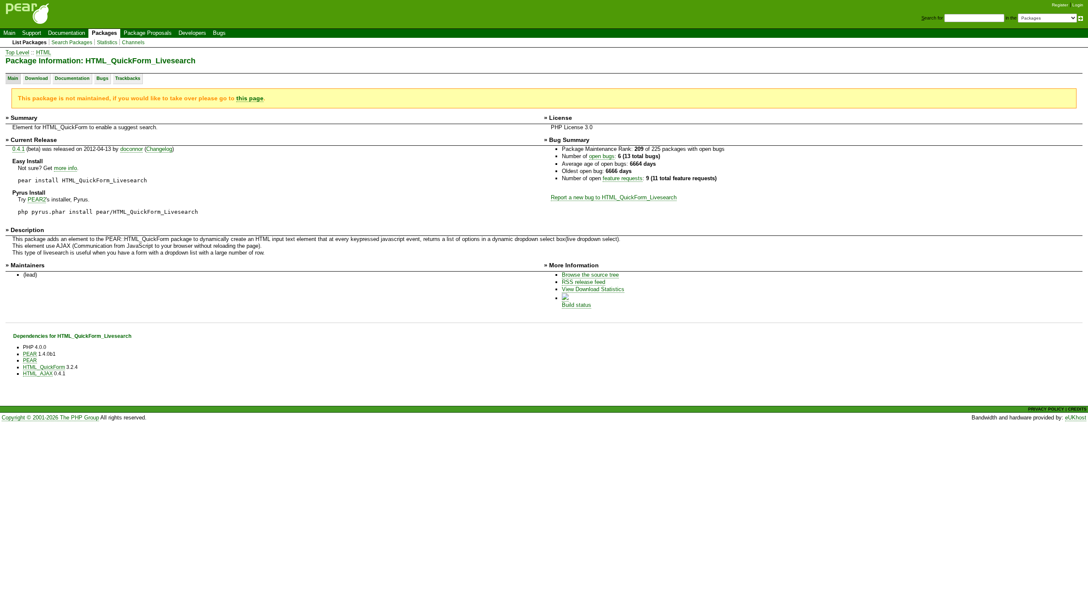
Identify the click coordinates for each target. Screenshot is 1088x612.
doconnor (131, 149)
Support (31, 33)
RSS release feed (583, 282)
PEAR (30, 354)
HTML (43, 52)
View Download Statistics (593, 289)
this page (250, 98)
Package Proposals (148, 33)
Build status (576, 305)
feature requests (623, 178)
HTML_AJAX (38, 373)
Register (1060, 5)
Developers (192, 33)
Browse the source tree (590, 275)
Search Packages (71, 42)
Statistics (107, 42)
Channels (133, 42)
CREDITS (1077, 409)
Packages (104, 33)
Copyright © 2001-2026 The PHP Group (50, 417)
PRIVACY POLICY (1046, 409)
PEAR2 (37, 199)
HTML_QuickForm (44, 367)
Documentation (66, 33)
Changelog (159, 149)
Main (9, 33)
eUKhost (1075, 417)
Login (1077, 5)
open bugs (602, 156)
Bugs (219, 33)
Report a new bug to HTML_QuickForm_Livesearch (614, 197)
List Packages (29, 42)
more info (65, 168)
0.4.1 (18, 149)
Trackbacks (127, 78)
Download (36, 78)
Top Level (17, 52)
